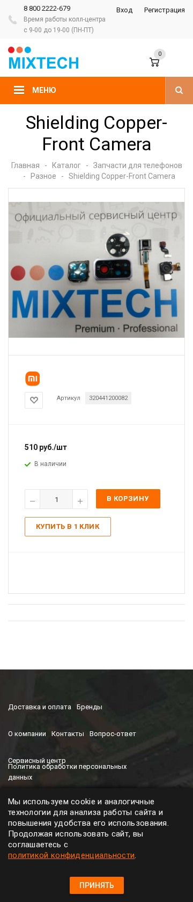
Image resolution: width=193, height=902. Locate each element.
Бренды (89, 707)
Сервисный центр (37, 760)
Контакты (67, 734)
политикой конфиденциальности (71, 855)
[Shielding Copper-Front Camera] (96, 335)
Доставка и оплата (39, 707)
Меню (44, 90)
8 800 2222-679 (47, 8)
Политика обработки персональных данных (67, 771)
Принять (96, 885)
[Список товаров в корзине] (162, 67)
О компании (27, 734)
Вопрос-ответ (113, 734)
